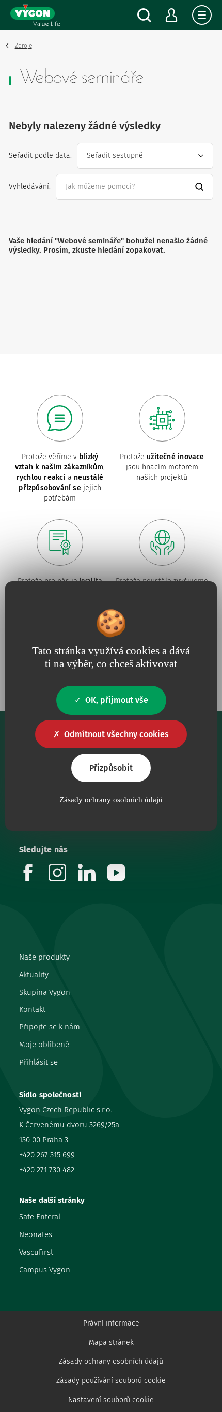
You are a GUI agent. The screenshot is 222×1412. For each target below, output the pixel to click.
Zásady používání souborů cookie (111, 1380)
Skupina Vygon (44, 992)
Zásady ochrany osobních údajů (111, 1361)
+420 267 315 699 (47, 1154)
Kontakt (32, 1009)
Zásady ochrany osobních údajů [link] (111, 800)
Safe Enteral (39, 1217)
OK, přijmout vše (116, 700)
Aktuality (34, 974)
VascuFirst (36, 1252)
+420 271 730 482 (46, 1169)
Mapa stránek (111, 1342)
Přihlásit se (38, 1062)
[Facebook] (34, 879)
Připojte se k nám (49, 1027)
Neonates (35, 1234)
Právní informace (111, 1323)
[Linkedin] (92, 879)
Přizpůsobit (111, 768)
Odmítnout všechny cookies (116, 734)
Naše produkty (44, 957)
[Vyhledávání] (144, 15)
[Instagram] (63, 879)
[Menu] (202, 15)
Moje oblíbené (44, 1044)
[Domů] (35, 15)
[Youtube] (122, 879)
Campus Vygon (44, 1269)
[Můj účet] (172, 15)
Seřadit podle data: (40, 155)
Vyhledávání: (30, 186)
